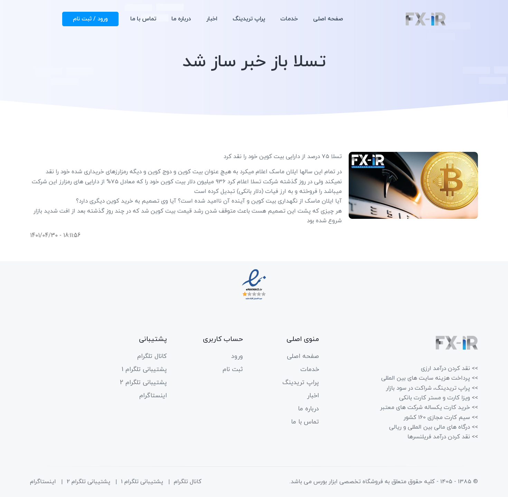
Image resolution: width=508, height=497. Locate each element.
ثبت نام (233, 369)
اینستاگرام (153, 395)
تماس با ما (143, 19)
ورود (237, 356)
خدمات (289, 19)
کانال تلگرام (152, 356)
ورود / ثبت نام (90, 19)
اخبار (211, 19)
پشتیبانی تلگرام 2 (143, 382)
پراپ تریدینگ (249, 19)
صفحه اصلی (328, 19)
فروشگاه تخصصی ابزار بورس (348, 482)
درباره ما (181, 19)
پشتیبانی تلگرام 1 (144, 369)
